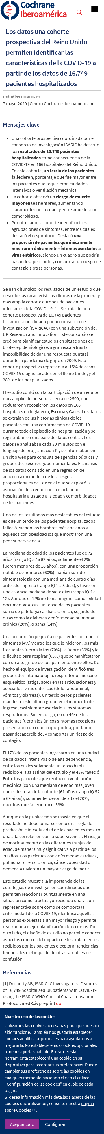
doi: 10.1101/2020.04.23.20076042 (33, 1006)
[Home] (10, 11)
